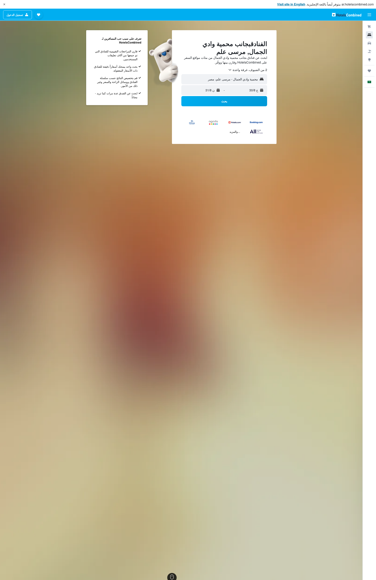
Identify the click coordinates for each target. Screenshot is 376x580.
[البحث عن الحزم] (369, 51)
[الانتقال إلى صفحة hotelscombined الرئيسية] (346, 14)
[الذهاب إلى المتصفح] (369, 60)
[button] (4, 4)
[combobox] (247, 70)
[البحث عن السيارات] (369, 43)
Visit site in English (291, 4)
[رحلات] (369, 71)
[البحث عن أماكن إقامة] (369, 35)
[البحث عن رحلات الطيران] (369, 27)
